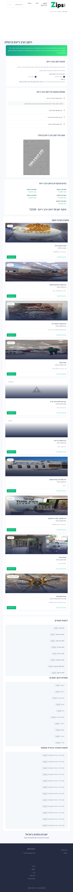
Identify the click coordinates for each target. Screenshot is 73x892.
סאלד (60, 743)
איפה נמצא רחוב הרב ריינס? (55, 98)
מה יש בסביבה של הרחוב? (56, 117)
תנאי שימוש (64, 850)
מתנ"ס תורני (62, 363)
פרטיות (65, 853)
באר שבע (30, 82)
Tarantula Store (61, 596)
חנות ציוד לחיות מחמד (13, 576)
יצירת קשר (44, 5)
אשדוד (21, 82)
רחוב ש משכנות (60, 660)
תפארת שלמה (58, 717)
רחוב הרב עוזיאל (60, 634)
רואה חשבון (10, 498)
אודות (29, 3)
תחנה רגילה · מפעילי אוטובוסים (53, 755)
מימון (60, 704)
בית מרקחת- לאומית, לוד (58, 324)
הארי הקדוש (58, 698)
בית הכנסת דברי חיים (60, 441)
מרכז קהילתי (11, 342)
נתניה (40, 82)
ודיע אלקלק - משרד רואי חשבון (57, 518)
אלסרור (59, 723)
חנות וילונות (10, 381)
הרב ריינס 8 (30, 195)
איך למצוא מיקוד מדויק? (56, 124)
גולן (60, 711)
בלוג (37, 3)
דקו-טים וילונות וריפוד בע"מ (58, 402)
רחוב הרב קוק (60, 673)
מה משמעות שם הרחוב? (57, 110)
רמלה (59, 11)
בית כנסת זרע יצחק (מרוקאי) (58, 285)
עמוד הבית (64, 11)
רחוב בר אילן (61, 653)
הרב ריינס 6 (60, 195)
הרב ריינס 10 (59, 201)
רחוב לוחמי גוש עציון (59, 666)
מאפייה (10, 226)
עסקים (33, 869)
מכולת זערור (62, 557)
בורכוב (60, 736)
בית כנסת (10, 265)
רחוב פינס (61, 628)
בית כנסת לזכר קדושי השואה (57, 480)
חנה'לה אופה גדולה (60, 246)
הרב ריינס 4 (30, 189)
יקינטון (60, 730)
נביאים (60, 692)
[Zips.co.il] (58, 5)
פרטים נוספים (11, 257)
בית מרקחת (10, 304)
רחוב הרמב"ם (60, 647)
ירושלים (25, 82)
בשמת (60, 685)
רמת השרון (36, 82)
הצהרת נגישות (31, 879)
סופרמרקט (10, 537)
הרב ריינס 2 (60, 189)
